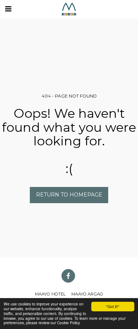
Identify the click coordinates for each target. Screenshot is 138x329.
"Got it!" (112, 306)
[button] (8, 9)
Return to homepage (69, 194)
